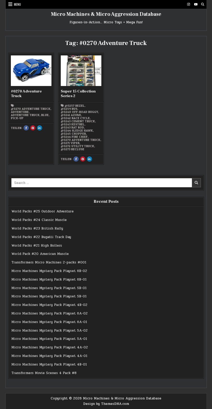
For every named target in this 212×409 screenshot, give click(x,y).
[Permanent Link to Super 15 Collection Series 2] (81, 70)
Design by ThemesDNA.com (106, 403)
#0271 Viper (70, 143)
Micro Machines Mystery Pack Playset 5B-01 (49, 288)
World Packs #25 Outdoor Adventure (42, 211)
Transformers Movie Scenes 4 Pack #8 (44, 373)
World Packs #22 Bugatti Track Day (41, 237)
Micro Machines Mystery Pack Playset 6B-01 (49, 279)
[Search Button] (203, 4)
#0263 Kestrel (73, 124)
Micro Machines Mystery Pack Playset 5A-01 (49, 338)
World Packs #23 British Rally (37, 228)
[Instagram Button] (189, 4)
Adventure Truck (25, 115)
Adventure (20, 111)
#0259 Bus (69, 108)
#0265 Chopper (73, 133)
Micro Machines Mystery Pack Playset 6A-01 (49, 322)
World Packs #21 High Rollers (36, 245)
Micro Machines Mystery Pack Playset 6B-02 (49, 271)
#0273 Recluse (72, 149)
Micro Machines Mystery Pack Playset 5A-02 (49, 330)
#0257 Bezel (75, 105)
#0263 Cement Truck (78, 121)
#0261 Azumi (71, 115)
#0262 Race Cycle (75, 118)
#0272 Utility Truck (77, 146)
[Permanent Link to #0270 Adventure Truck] (31, 70)
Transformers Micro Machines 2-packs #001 (48, 262)
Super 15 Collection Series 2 (78, 93)
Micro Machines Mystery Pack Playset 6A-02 (49, 313)
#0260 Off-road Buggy (79, 111)
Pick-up (17, 118)
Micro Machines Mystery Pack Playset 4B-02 (49, 304)
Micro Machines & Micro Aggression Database (106, 14)
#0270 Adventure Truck (26, 93)
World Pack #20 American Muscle (40, 253)
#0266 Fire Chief (74, 136)
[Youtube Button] (196, 4)
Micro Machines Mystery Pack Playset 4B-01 (49, 364)
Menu (17, 4)
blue (45, 115)
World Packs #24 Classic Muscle (39, 220)
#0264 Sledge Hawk (77, 130)
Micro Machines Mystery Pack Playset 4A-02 (49, 347)
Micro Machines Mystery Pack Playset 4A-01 (49, 355)
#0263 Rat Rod (72, 127)
